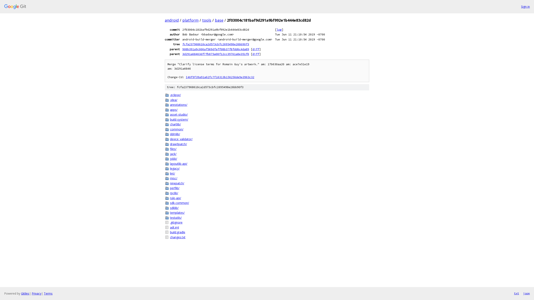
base (219, 20)
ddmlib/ (175, 134)
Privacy (36, 293)
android (172, 20)
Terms (48, 293)
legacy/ (175, 168)
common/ (176, 129)
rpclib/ (174, 193)
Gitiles (25, 293)
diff (255, 49)
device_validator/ (181, 139)
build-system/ (179, 119)
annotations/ (178, 105)
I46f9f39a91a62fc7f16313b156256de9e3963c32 (220, 77)
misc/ (173, 178)
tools (206, 20)
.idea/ (173, 100)
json (526, 293)
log (279, 29)
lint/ (172, 173)
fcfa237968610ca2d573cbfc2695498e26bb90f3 (215, 44)
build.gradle (177, 232)
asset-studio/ (179, 114)
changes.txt (177, 237)
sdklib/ (174, 208)
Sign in (525, 7)
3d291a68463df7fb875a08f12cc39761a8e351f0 (215, 54)
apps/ (174, 110)
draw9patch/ (178, 144)
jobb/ (173, 159)
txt (516, 293)
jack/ (173, 154)
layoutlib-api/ (178, 164)
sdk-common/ (179, 203)
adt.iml (174, 227)
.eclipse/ (175, 95)
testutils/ (176, 218)
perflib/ (174, 188)
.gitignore (176, 222)
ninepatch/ (177, 183)
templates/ (177, 213)
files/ (173, 149)
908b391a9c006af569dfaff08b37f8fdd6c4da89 (215, 49)
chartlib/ (175, 124)
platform (190, 20)
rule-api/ (175, 198)
